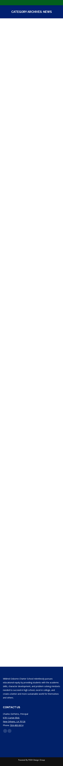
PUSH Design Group (36, 760)
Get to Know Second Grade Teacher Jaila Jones (27, 357)
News (9, 90)
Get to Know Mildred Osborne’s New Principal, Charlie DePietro (30, 618)
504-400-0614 (16, 725)
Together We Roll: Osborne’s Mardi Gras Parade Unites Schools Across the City (28, 81)
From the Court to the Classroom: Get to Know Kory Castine (31, 440)
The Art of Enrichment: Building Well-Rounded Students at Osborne (30, 275)
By (21, 90)
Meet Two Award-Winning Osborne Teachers (26, 540)
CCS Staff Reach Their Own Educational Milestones (27, 186)
